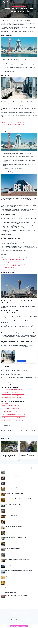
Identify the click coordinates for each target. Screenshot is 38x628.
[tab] (18, 460)
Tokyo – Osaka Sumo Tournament (8, 403)
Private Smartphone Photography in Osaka (9, 411)
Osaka (13, 6)
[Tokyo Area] (6, 1)
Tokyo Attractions (20, 619)
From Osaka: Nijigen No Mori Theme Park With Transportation (13, 264)
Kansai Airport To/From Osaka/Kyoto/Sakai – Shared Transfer (13, 262)
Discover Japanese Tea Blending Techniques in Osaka (11, 408)
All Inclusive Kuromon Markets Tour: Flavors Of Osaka (12, 265)
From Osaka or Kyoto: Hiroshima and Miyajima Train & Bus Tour (13, 391)
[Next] (35, 450)
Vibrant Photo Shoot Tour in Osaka (8, 267)
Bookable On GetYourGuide (6, 425)
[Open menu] (36, 2)
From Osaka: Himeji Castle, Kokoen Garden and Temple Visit (13, 394)
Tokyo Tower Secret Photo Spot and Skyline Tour (29, 431)
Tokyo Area (16, 14)
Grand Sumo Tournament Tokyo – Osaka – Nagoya (11, 405)
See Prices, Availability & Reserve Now (18, 626)
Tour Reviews (23, 6)
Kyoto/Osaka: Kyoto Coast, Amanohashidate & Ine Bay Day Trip (13, 122)
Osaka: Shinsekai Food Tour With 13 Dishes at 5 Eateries (12, 125)
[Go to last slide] (3, 450)
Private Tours (17, 6)
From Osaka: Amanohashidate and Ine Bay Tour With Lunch (12, 261)
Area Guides (11, 619)
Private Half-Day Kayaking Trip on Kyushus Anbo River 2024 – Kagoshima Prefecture (10, 455)
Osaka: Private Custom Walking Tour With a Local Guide (12, 389)
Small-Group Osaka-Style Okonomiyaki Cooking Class (11, 409)
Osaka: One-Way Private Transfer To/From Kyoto (11, 392)
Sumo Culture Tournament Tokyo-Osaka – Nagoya (11, 406)
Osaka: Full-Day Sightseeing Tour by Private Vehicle (11, 397)
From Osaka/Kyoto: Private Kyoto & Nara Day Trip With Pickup (13, 416)
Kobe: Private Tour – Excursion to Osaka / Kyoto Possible (12, 417)
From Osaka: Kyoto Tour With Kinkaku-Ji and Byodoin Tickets (13, 259)
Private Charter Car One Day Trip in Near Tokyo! (8, 431)
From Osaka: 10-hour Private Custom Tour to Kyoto (11, 395)
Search (2, 465)
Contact (27, 619)
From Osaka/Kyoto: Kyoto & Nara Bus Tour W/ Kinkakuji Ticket (13, 124)
